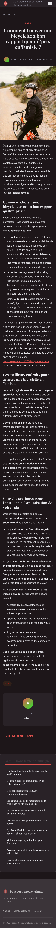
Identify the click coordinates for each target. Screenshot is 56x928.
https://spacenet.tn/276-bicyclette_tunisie (26, 361)
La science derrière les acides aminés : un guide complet (27, 812)
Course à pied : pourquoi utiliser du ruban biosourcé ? (25, 782)
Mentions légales (22, 911)
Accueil (6, 14)
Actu (14, 14)
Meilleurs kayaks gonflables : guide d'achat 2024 (25, 842)
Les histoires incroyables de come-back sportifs (27, 822)
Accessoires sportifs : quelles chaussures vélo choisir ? (28, 851)
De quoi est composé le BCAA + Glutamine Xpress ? (23, 792)
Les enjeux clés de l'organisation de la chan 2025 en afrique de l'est (26, 802)
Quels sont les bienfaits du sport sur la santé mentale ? (27, 772)
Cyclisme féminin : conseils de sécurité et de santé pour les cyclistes (27, 832)
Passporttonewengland (26, 891)
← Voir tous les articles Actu (18, 735)
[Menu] (50, 3)
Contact (38, 911)
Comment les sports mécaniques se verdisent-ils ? (25, 861)
